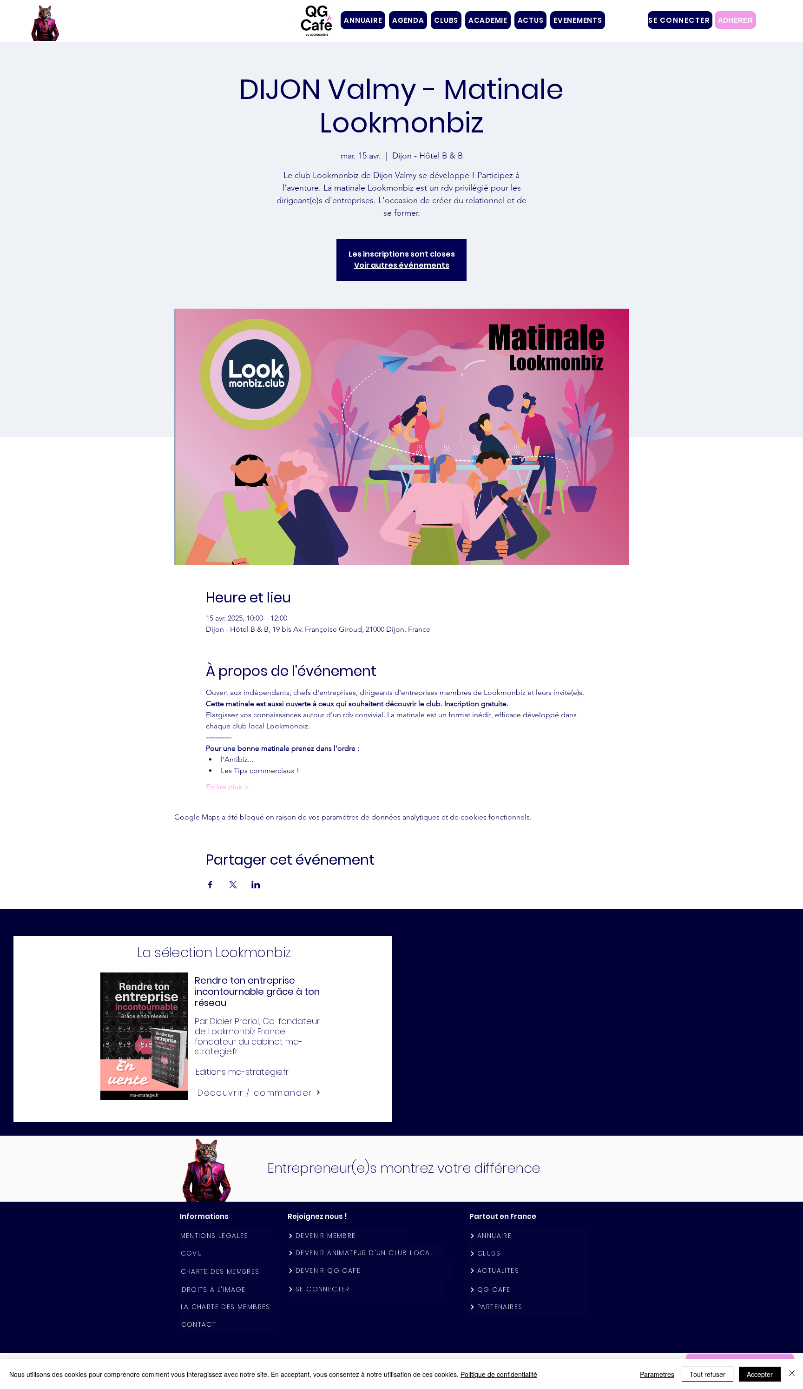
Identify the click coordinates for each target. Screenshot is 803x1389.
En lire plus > (227, 786)
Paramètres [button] (657, 1374)
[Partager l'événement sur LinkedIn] (255, 884)
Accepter (760, 1374)
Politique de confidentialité (499, 1374)
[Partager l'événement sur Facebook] (210, 884)
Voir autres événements (401, 265)
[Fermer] (791, 1374)
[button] (446, 20)
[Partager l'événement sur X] (233, 884)
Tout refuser (707, 1374)
